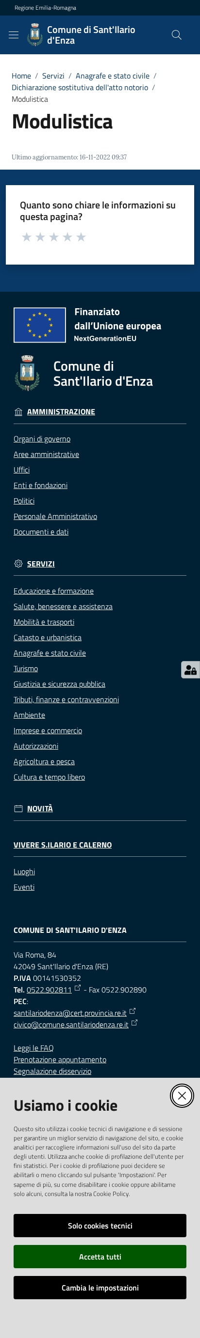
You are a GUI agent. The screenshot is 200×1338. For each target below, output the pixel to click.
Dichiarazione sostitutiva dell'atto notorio (80, 87)
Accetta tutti (100, 1256)
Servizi (53, 75)
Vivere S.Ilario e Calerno (63, 845)
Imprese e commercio (48, 730)
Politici (24, 500)
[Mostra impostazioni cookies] (190, 669)
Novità (40, 808)
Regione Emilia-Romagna (45, 7)
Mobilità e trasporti (44, 622)
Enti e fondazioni (40, 485)
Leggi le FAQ (34, 1048)
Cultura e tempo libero (49, 777)
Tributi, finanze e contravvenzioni (66, 699)
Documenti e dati (41, 531)
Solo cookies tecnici (100, 1225)
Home (21, 75)
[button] (176, 35)
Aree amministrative (46, 454)
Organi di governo (42, 438)
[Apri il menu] (13, 35)
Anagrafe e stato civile (113, 75)
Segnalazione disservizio (52, 1071)
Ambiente (29, 715)
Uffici (22, 469)
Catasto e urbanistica (48, 637)
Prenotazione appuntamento (60, 1059)
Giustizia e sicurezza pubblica (59, 684)
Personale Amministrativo (55, 516)
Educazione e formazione (54, 591)
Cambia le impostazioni (100, 1287)
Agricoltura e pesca (44, 761)
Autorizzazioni (36, 746)
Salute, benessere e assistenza (63, 606)
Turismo (26, 668)
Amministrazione (61, 411)
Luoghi (24, 871)
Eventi (24, 887)
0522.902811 (49, 989)
